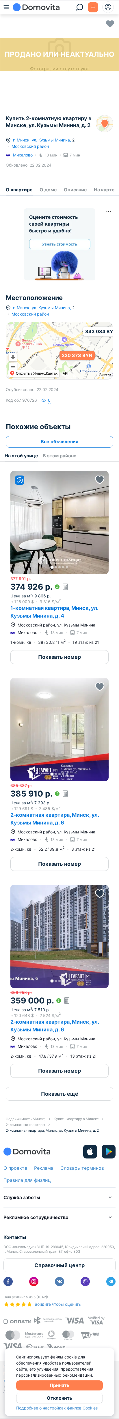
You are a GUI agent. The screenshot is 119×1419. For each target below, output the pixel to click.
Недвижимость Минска (26, 1119)
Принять (59, 1385)
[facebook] (8, 1281)
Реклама (43, 1168)
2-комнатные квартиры (25, 1124)
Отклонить (59, 1398)
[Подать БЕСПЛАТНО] (93, 7)
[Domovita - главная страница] (36, 7)
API (65, 373)
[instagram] (33, 1281)
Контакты (14, 1237)
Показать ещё (59, 1094)
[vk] (59, 1281)
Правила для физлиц (27, 1180)
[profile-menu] (108, 7)
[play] (109, 1151)
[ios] (90, 1151)
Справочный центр (59, 1265)
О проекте (15, 1168)
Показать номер (59, 657)
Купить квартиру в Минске (76, 1119)
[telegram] (111, 1281)
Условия (105, 374)
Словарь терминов (82, 1168)
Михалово (23, 154)
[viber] (85, 1281)
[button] (59, 522)
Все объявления (59, 441)
